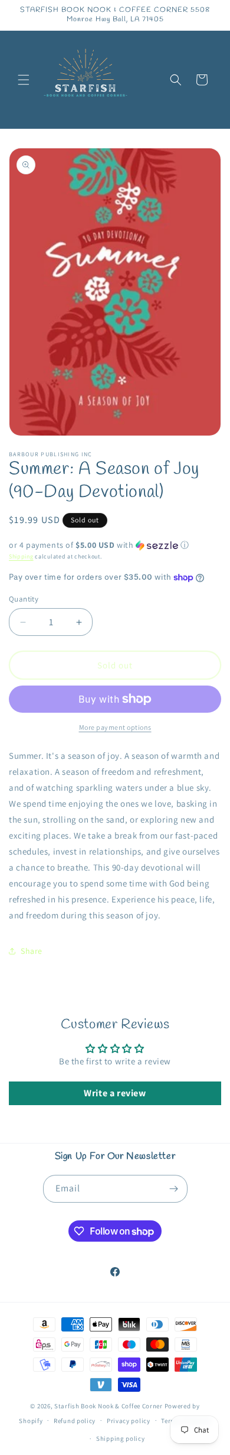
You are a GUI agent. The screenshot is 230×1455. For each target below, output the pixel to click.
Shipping (21, 556)
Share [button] (31, 951)
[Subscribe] (174, 1189)
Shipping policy (120, 1438)
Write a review (115, 1093)
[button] (24, 80)
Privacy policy (128, 1421)
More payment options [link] (115, 727)
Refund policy (75, 1421)
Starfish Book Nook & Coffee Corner (108, 1406)
